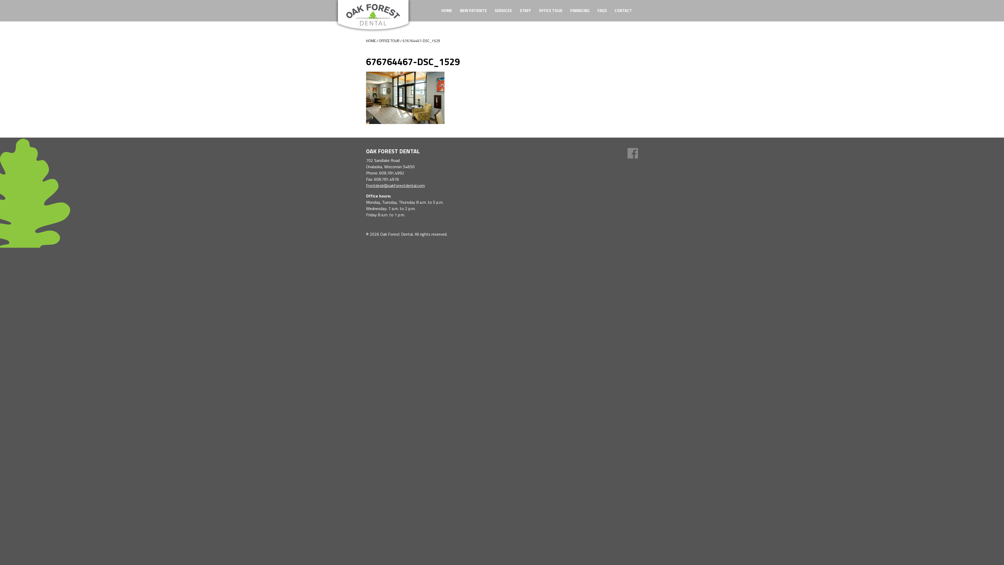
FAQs (602, 11)
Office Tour (550, 11)
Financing (580, 11)
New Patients (473, 11)
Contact (623, 11)
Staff (525, 11)
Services (503, 11)
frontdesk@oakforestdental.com (395, 185)
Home (446, 11)
